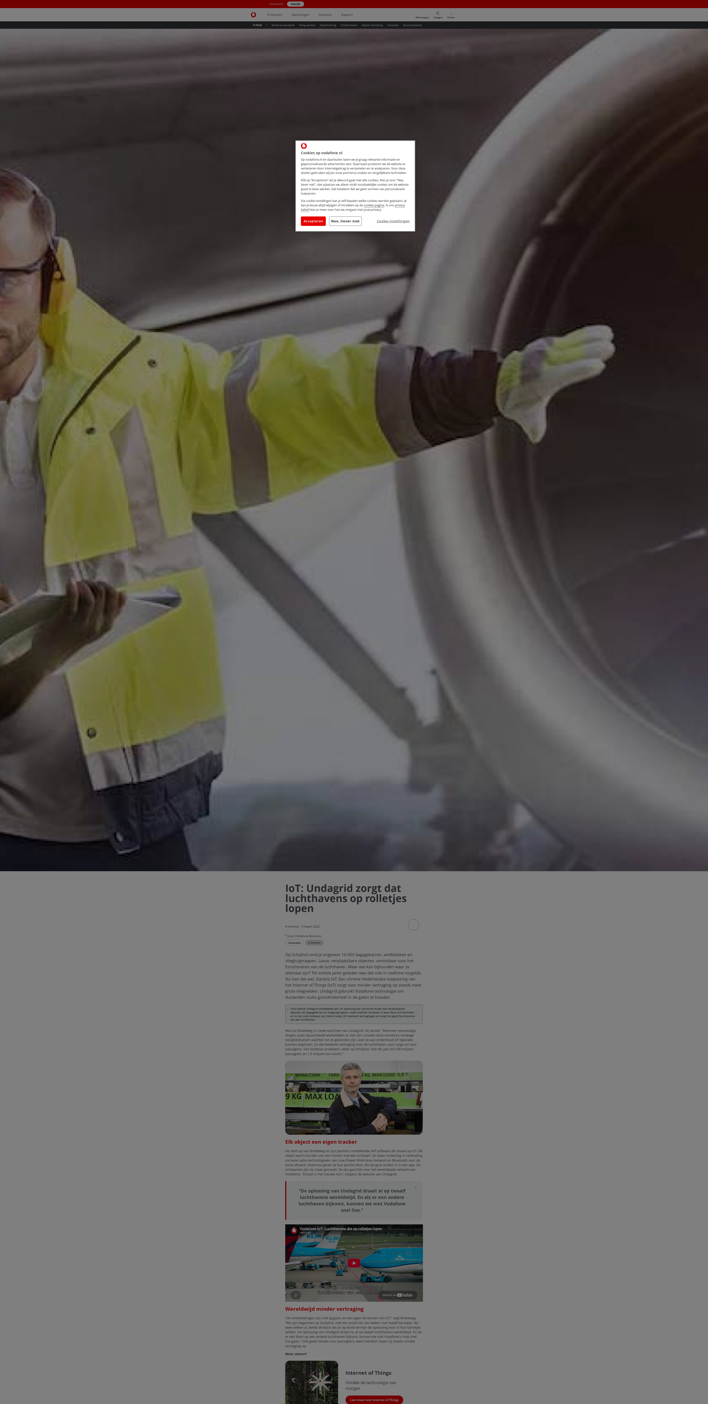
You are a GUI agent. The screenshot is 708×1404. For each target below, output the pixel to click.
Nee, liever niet (345, 221)
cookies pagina (374, 205)
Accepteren (313, 221)
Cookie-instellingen (393, 221)
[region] (355, 186)
